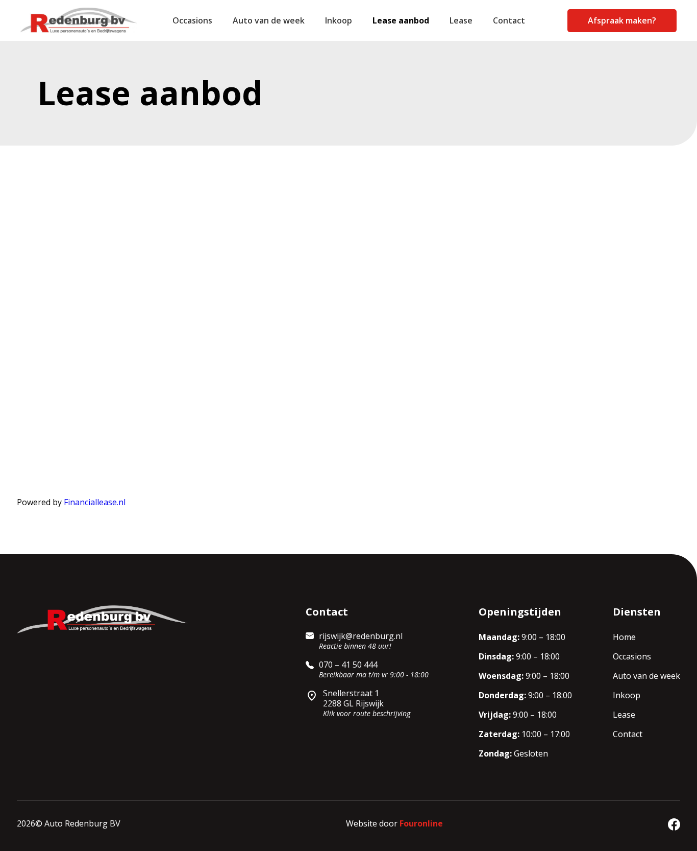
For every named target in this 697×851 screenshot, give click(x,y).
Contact (509, 20)
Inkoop (338, 20)
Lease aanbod (400, 20)
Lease (461, 20)
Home (624, 637)
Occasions (192, 20)
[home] (84, 20)
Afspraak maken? (622, 20)
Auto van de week (269, 20)
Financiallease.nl (95, 502)
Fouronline (421, 823)
